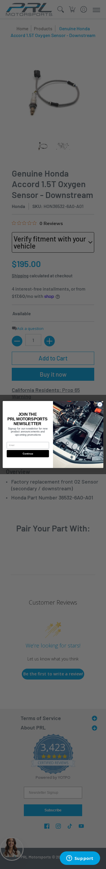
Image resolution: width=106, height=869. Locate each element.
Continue (28, 453)
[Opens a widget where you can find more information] (79, 858)
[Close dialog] (99, 404)
